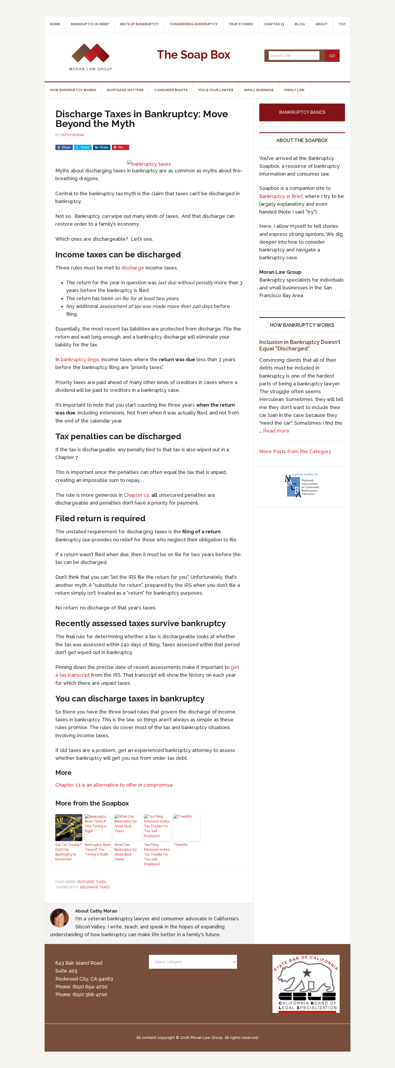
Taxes (101, 882)
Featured (85, 882)
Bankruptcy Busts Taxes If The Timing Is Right (98, 849)
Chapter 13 (136, 495)
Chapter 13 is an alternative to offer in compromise (114, 785)
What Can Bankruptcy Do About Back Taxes (125, 852)
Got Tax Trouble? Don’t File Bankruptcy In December (68, 852)
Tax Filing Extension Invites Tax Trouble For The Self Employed (157, 854)
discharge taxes (94, 887)
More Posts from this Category (295, 451)
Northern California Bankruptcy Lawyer (90, 57)
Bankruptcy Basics (302, 112)
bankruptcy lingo (80, 359)
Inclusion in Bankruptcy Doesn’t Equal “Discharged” (299, 345)
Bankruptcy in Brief (281, 196)
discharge (132, 268)
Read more (276, 431)
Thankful (180, 845)
